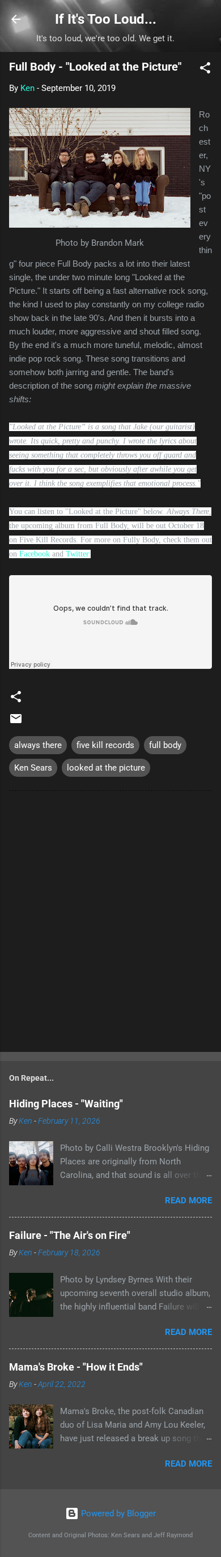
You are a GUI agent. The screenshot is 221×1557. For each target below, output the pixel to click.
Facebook (34, 554)
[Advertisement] (110, 924)
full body (165, 745)
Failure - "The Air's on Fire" (69, 1235)
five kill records (105, 745)
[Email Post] (16, 722)
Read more (188, 1200)
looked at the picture (106, 768)
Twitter (77, 554)
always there (38, 745)
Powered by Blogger (117, 1513)
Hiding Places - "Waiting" (66, 1104)
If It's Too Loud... (105, 19)
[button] (205, 70)
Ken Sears (33, 768)
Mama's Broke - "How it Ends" (76, 1367)
